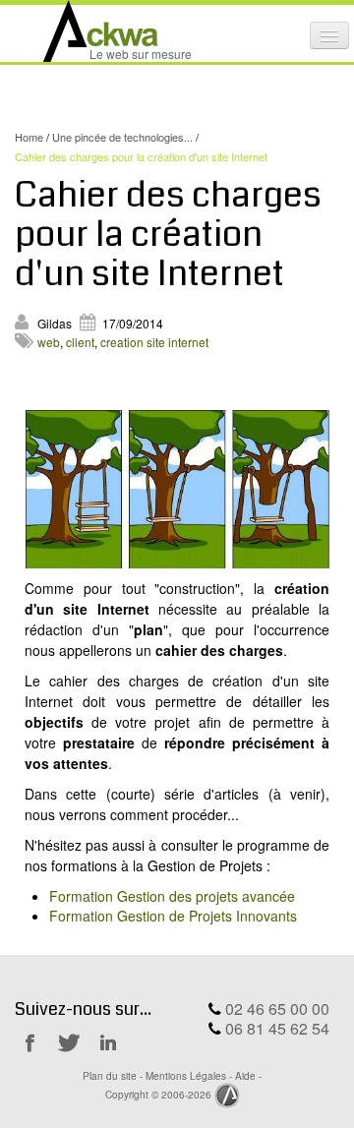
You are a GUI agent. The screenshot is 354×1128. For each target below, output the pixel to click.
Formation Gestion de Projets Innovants (173, 915)
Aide (245, 1075)
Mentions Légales (186, 1075)
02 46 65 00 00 (277, 1008)
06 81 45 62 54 (277, 1028)
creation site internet (154, 341)
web (48, 341)
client (80, 341)
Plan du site (110, 1075)
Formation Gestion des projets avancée (172, 896)
